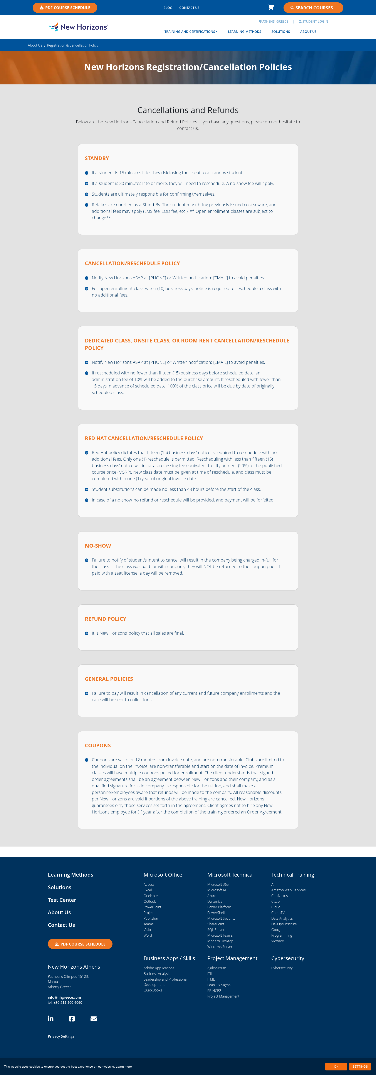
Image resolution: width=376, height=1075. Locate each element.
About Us (308, 31)
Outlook (150, 901)
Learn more (124, 1066)
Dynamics (214, 901)
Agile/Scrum (216, 968)
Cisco (275, 901)
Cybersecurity (281, 968)
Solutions (281, 31)
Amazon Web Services (288, 890)
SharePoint (215, 924)
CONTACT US (189, 7)
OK (336, 1066)
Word (148, 935)
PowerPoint (152, 907)
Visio (147, 929)
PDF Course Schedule (67, 7)
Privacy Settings (61, 1036)
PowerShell (216, 912)
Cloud (275, 907)
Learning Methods (244, 31)
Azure (211, 895)
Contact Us (61, 924)
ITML (211, 979)
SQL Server (216, 929)
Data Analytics (282, 918)
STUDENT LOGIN (315, 21)
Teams (148, 924)
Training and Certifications (189, 31)
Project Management (223, 996)
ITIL (210, 973)
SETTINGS (360, 1066)
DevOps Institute (284, 924)
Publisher (151, 918)
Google (276, 929)
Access (149, 884)
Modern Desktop (220, 941)
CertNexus (279, 895)
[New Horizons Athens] (78, 26)
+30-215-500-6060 (68, 1002)
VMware (277, 941)
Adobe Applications (159, 968)
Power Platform (219, 907)
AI (272, 884)
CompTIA (278, 912)
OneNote (151, 895)
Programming (281, 935)
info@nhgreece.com (64, 997)
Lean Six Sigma (218, 985)
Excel (148, 890)
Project (149, 912)
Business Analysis (157, 973)
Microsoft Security (221, 918)
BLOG (167, 7)
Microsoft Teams (220, 935)
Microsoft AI (216, 890)
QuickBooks (153, 990)
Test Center (62, 899)
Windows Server (219, 946)
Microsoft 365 (218, 884)
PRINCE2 (214, 990)
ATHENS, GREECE (275, 21)
